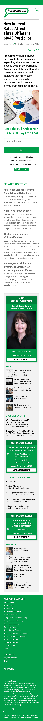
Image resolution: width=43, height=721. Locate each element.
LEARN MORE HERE (21, 470)
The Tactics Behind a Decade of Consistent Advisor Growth (17, 423)
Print (30, 50)
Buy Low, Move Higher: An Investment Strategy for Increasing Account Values (18, 267)
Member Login (21, 169)
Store (6, 649)
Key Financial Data (11, 642)
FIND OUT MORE (21, 359)
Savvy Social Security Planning (15, 618)
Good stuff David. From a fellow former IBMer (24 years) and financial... (20, 500)
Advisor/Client (9, 605)
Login (37, 8)
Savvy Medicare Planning (13, 621)
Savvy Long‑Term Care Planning (16, 633)
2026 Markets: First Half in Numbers (21, 397)
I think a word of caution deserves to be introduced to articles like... (18, 507)
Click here (35, 702)
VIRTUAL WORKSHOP (22, 442)
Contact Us (9, 654)
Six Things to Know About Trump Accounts (22, 406)
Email (6, 661)
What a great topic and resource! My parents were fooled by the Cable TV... (20, 494)
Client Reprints (9, 645)
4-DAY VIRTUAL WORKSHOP (22, 300)
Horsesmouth (9, 602)
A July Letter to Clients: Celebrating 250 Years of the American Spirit (23, 585)
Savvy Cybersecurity (11, 624)
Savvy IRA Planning (11, 627)
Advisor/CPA (8, 608)
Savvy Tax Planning (11, 639)
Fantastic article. (12, 481)
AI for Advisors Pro (11, 614)
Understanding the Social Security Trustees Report (20, 433)
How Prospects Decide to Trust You (21, 550)
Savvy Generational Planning (14, 636)
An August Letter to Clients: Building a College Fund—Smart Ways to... (24, 381)
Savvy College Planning (12, 630)
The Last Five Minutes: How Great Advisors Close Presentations (23, 373)
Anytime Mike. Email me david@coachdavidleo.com (17, 487)
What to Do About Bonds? (17, 210)
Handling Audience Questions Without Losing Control (25, 389)
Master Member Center (12, 611)
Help (37, 11)
